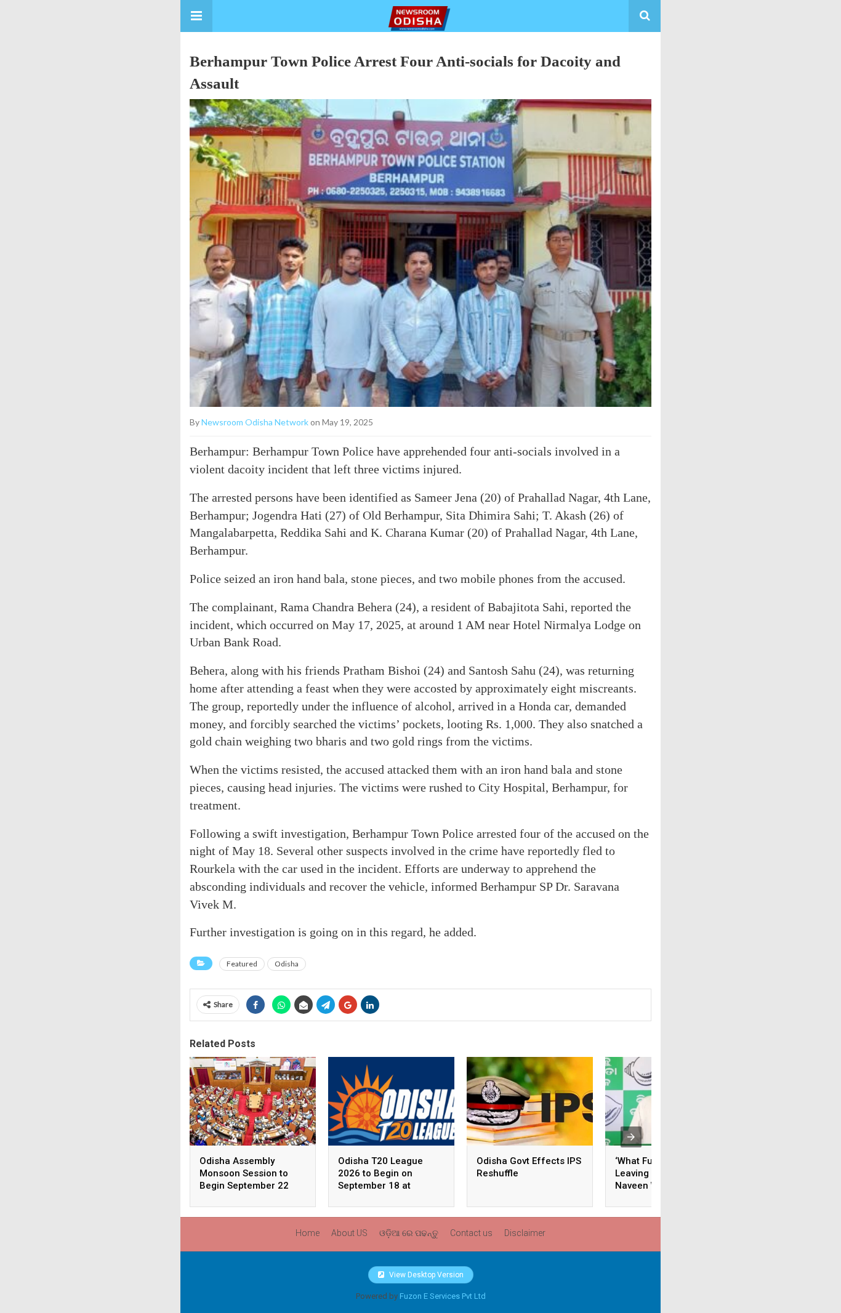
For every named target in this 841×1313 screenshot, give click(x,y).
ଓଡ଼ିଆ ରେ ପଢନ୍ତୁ (408, 1233)
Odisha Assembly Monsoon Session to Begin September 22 (244, 1173)
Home (308, 1233)
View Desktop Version (425, 1275)
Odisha (287, 963)
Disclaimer (524, 1233)
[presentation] (631, 1136)
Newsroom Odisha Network (254, 422)
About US (349, 1233)
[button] (196, 16)
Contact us (471, 1233)
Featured (242, 963)
